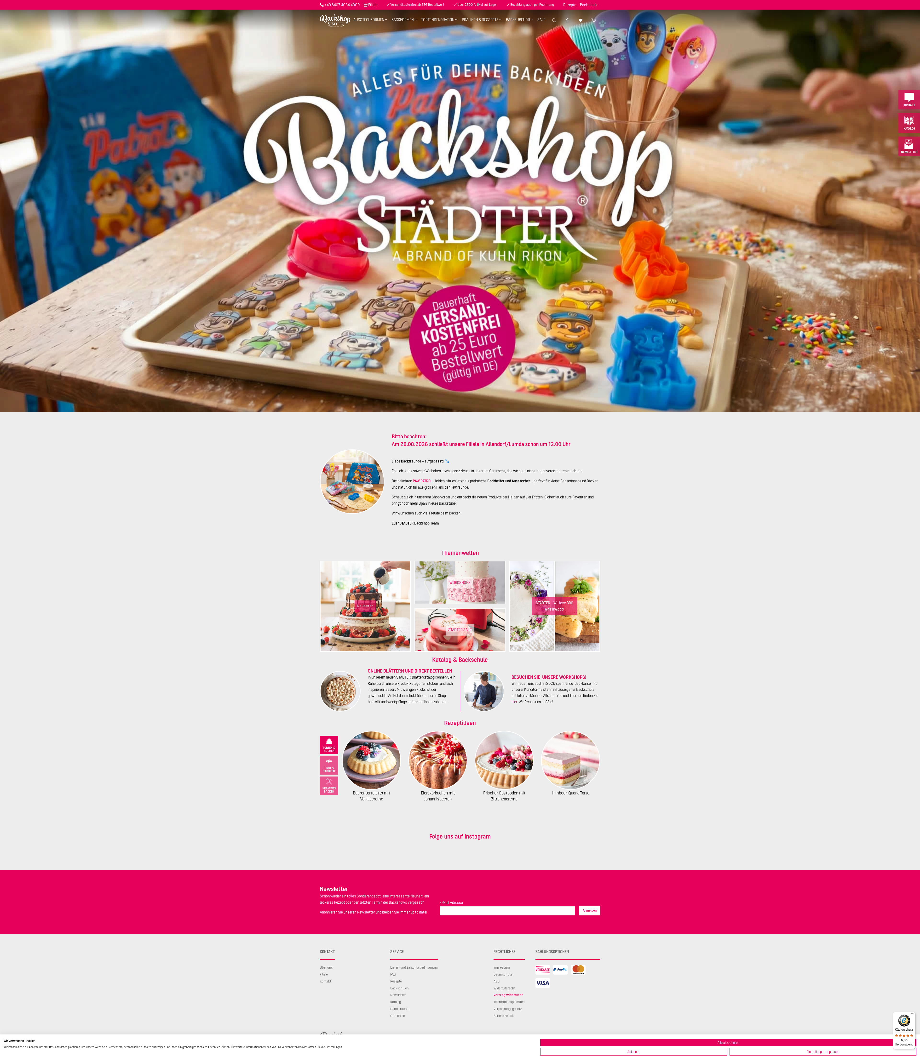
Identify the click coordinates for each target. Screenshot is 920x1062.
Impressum (502, 967)
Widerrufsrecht (504, 988)
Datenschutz (503, 974)
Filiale (372, 5)
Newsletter (909, 152)
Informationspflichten (509, 1002)
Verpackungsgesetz (508, 1009)
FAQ (393, 974)
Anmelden (590, 910)
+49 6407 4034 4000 (342, 5)
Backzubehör (518, 19)
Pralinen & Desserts (480, 19)
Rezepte (569, 5)
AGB (497, 981)
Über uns (326, 967)
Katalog (909, 128)
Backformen (402, 19)
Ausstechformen (368, 19)
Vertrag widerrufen (508, 995)
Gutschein (397, 1016)
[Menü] (912, 1015)
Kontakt (909, 105)
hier (514, 702)
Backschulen (399, 988)
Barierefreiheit (504, 1016)
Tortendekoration (437, 19)
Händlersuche (400, 1009)
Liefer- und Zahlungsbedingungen (414, 967)
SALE (541, 19)
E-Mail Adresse (451, 902)
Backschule (589, 5)
